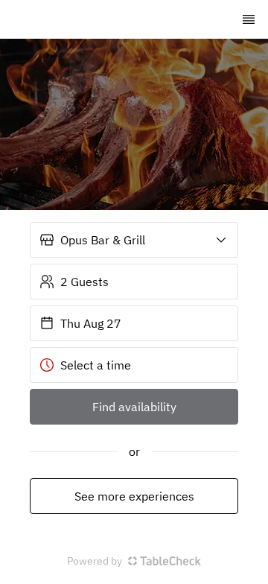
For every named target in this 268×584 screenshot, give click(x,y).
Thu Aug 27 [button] (90, 323)
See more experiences (134, 496)
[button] (134, 240)
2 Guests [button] (84, 281)
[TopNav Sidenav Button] (248, 19)
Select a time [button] (95, 365)
